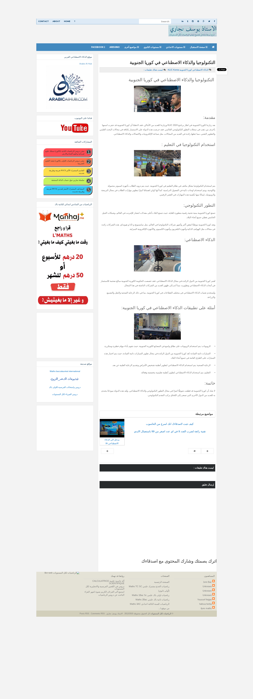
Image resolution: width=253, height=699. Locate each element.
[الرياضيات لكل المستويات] (66, 572)
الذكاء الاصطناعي (200, 70)
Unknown (207, 586)
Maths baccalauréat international (65, 371)
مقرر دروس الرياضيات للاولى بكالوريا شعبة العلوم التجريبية (64, 162)
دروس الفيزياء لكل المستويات (65, 394)
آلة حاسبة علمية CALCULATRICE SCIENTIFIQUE (108, 582)
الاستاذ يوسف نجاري (114, 613)
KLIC (170, 70)
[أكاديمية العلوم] (65, 379)
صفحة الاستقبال (198, 47)
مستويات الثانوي (151, 47)
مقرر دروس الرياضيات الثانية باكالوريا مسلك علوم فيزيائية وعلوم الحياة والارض (64, 152)
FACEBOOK (97, 47)
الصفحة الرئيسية (161, 582)
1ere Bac (207, 582)
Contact (43, 21)
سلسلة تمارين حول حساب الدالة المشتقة (67, 180)
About (56, 21)
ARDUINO (115, 47)
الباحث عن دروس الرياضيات (111, 595)
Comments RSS (98, 613)
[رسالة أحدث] (207, 451)
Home (67, 21)
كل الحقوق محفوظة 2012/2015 (137, 613)
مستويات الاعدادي (174, 47)
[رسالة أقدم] (107, 451)
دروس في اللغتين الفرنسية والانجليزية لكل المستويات (105, 587)
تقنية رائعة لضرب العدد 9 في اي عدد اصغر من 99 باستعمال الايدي (170, 431)
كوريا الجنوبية (185, 70)
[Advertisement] (165, 9)
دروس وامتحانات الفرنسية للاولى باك (65, 387)
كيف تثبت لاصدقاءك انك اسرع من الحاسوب (170, 423)
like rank (49, 572)
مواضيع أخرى (130, 47)
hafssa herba (205, 604)
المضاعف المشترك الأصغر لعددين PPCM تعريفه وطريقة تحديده (65, 190)
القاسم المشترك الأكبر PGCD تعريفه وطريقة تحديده (66, 171)
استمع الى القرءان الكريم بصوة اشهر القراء (104, 592)
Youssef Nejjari (204, 599)
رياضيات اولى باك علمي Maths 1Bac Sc (150, 595)
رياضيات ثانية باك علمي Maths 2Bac (152, 599)
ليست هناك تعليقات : (153, 70)
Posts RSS (85, 613)
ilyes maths (206, 608)
